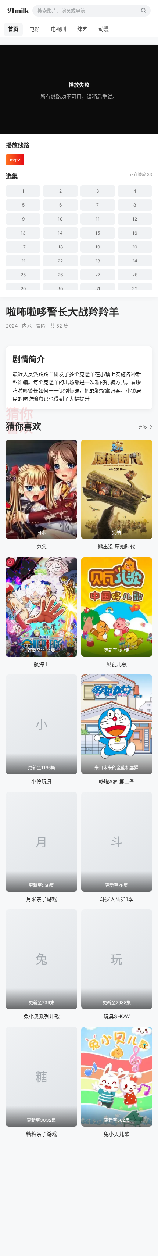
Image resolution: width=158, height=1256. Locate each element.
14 (60, 233)
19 (97, 247)
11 (98, 219)
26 (60, 275)
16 (134, 233)
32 (134, 288)
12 (134, 219)
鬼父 (41, 546)
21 (23, 261)
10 (60, 219)
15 (97, 233)
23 (97, 261)
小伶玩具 (41, 781)
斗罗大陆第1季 (116, 899)
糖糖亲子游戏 (41, 1134)
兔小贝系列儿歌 (42, 1016)
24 (134, 261)
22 (60, 261)
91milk (18, 10)
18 (60, 247)
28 (134, 275)
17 (23, 247)
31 (97, 288)
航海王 (41, 664)
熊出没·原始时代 (116, 546)
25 (23, 275)
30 (60, 288)
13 (23, 233)
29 (23, 288)
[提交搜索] (143, 11)
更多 (142, 427)
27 (97, 275)
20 (134, 247)
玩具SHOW (117, 1016)
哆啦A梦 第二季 (116, 781)
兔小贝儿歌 (116, 1134)
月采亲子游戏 (41, 899)
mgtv (15, 159)
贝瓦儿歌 (116, 664)
